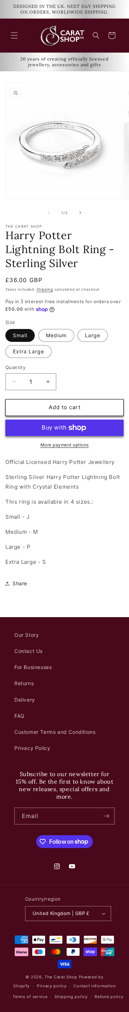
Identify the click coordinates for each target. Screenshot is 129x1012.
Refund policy (109, 996)
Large (92, 335)
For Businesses (33, 667)
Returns (24, 683)
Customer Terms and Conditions (54, 732)
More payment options (64, 444)
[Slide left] (49, 213)
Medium (56, 335)
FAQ (19, 716)
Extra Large (28, 351)
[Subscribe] (106, 816)
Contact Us (28, 651)
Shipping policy (71, 996)
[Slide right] (80, 213)
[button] (14, 35)
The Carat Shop (60, 976)
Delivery (24, 700)
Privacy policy (52, 985)
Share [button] (20, 583)
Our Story (26, 635)
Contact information (94, 985)
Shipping (45, 289)
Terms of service (30, 996)
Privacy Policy (32, 748)
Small (20, 335)
